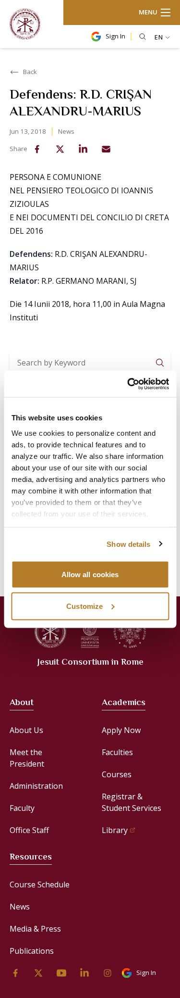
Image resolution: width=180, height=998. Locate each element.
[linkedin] (83, 149)
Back (30, 71)
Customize (84, 606)
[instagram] (107, 973)
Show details (128, 544)
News (66, 131)
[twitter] (60, 149)
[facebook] (36, 149)
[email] (106, 149)
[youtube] (61, 973)
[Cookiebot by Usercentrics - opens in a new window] (128, 384)
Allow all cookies (90, 574)
